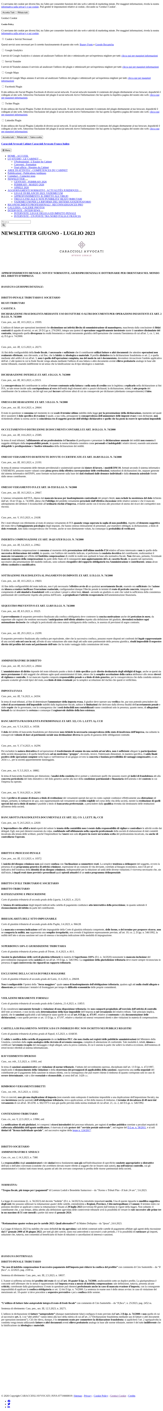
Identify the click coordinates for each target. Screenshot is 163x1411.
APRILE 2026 (21, 187)
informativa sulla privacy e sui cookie (20, 6)
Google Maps (12, 72)
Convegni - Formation (25, 164)
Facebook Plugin (13, 86)
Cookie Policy (101, 1395)
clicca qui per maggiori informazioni (139, 55)
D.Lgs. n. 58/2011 (137, 1127)
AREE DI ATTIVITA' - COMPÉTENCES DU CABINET (38, 170)
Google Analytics (14, 50)
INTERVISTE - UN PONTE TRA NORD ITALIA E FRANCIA (47, 216)
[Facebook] (9, 1401)
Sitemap (78, 1395)
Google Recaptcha (104, 44)
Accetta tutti (8, 137)
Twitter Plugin (12, 103)
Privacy (88, 1395)
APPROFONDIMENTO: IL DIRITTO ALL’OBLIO (41, 196)
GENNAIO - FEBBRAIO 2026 (30, 181)
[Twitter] (9, 1404)
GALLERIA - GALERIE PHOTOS (26, 207)
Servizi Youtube (13, 61)
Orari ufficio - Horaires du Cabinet (31, 167)
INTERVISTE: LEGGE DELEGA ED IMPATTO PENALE (45, 213)
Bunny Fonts (86, 44)
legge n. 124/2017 (82, 1130)
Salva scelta (36, 137)
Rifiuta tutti (23, 12)
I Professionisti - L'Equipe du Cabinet (33, 161)
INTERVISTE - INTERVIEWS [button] (24, 210)
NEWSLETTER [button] (16, 179)
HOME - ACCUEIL (18, 156)
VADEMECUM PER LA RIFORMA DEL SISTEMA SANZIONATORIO (52, 201)
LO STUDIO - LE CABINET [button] (23, 158)
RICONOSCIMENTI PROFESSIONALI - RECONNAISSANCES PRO (45, 204)
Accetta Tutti (8, 12)
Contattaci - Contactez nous (21, 176)
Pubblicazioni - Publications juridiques (27, 173)
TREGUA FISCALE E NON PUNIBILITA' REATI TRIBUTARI (48, 199)
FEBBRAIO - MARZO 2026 (29, 184)
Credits (131, 1395)
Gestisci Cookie (118, 1395)
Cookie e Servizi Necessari (18, 39)
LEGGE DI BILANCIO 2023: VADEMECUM (38, 193)
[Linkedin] (9, 1407)
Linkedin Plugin (13, 120)
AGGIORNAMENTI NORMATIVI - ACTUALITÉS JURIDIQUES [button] (43, 190)
